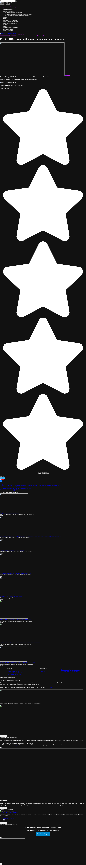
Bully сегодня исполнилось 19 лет (9, 484)
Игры (5, 26)
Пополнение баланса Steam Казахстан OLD (19, 14)
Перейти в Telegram (43, 834)
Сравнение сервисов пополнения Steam (18, 15)
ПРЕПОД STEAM (5, 4)
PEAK (5, 24)
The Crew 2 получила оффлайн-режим (11, 490)
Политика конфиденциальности (70, 670)
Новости (5, 17)
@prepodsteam (20, 85)
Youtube (2, 479)
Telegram (2, 478)
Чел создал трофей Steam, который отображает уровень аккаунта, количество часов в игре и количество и (30, 485)
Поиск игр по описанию (10, 20)
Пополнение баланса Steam (14, 12)
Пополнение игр (8, 30)
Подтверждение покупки (10, 27)
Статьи (5, 18)
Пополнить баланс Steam (10, 21)
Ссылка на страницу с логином (9, 812)
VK (1, 481)
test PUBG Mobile (8, 29)
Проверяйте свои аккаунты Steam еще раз (12, 487)
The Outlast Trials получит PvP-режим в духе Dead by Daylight (17, 662)
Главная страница (8, 9)
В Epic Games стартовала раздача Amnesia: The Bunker (15, 619)
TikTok (2, 476)
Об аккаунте (49, 687)
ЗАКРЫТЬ (3, 736)
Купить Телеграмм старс (10, 23)
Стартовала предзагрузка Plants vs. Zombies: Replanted (15, 488)
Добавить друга (14, 745)
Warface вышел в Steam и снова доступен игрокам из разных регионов (20, 642)
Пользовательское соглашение (69, 671)
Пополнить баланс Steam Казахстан (17, 672)
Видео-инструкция (8, 818)
